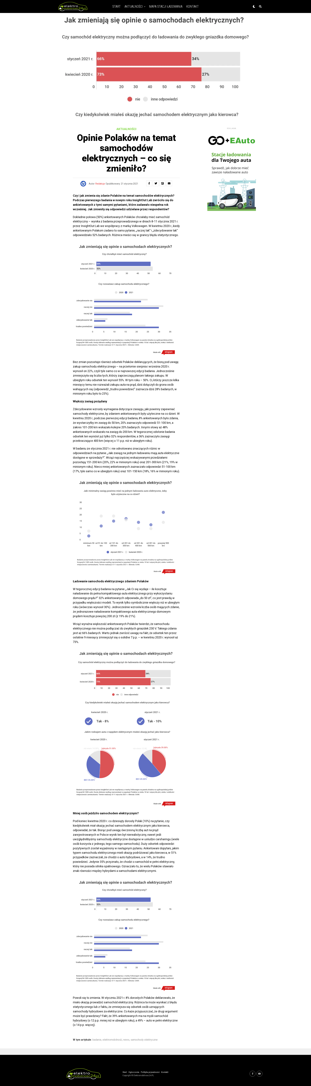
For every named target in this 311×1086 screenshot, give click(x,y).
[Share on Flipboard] (162, 183)
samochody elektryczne (144, 1040)
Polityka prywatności (150, 1072)
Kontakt (192, 6)
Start (116, 6)
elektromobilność (112, 1040)
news (126, 1040)
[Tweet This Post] (156, 183)
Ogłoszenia (133, 1072)
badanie (96, 1040)
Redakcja (100, 183)
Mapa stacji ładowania (165, 6)
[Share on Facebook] (149, 183)
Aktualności (134, 6)
